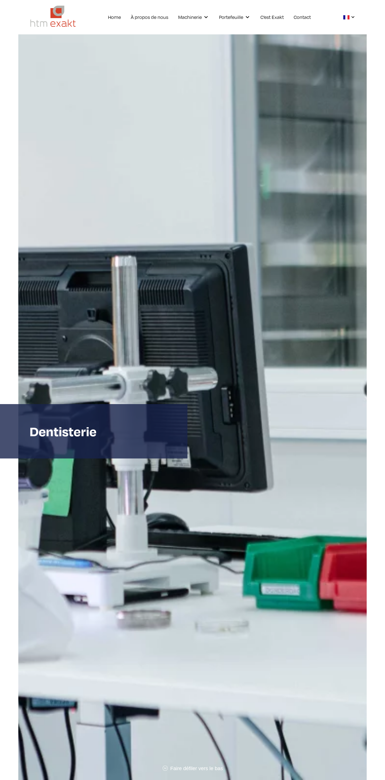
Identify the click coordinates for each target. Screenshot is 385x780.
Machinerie (190, 17)
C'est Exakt (272, 17)
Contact (302, 17)
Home (114, 17)
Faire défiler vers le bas (196, 768)
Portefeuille (231, 17)
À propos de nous (149, 17)
